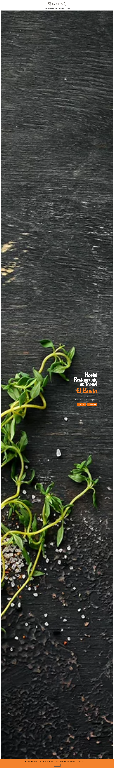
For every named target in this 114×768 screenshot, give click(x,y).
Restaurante (51, 8)
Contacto (68, 8)
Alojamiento (61, 8)
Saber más (85, 761)
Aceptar (57, 765)
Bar (56, 8)
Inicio (45, 8)
